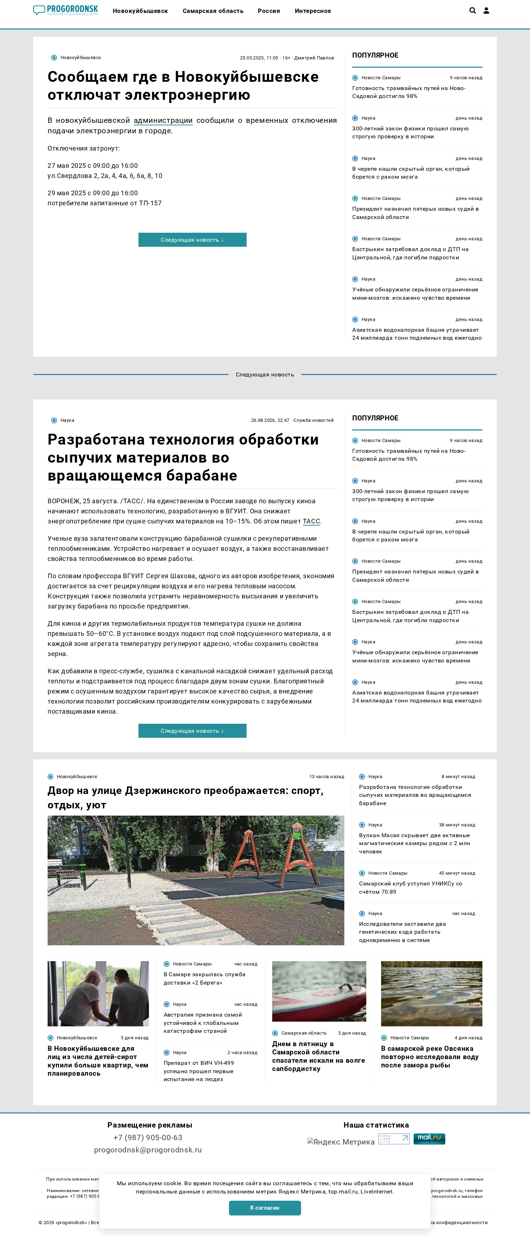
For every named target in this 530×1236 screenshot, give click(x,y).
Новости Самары (381, 77)
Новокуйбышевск (81, 57)
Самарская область (304, 1033)
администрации (163, 120)
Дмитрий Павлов (314, 58)
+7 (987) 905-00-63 (148, 1137)
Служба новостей (313, 420)
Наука (368, 118)
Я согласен (265, 1208)
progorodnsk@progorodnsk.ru (148, 1150)
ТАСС (311, 521)
